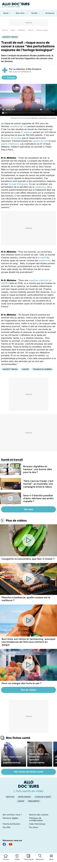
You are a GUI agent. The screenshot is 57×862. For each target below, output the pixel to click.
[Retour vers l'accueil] (28, 4)
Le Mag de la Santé (43, 797)
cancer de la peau (12, 138)
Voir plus (28, 509)
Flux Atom (33, 827)
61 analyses (26, 132)
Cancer (30, 30)
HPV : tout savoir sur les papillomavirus (12, 759)
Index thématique (37, 824)
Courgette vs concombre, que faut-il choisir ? (28, 558)
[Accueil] (28, 786)
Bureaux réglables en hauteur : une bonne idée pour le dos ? (37, 469)
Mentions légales (10, 818)
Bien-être (20, 13)
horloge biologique (18, 184)
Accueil (5, 30)
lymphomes (44, 260)
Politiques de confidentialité (36, 819)
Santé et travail (42, 30)
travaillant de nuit (18, 126)
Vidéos (17, 859)
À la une (6, 859)
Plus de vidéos (16, 520)
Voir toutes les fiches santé (28, 771)
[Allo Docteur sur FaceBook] (4, 844)
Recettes (10, 797)
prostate (42, 257)
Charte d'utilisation (11, 824)
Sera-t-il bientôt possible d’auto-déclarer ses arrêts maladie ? (38, 498)
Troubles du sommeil (42, 369)
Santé (5, 13)
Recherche (40, 859)
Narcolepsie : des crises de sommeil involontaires (39, 758)
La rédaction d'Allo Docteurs (27, 69)
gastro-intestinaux (10, 143)
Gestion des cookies (38, 814)
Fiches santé (28, 859)
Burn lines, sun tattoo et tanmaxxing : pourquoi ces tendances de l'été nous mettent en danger (28, 641)
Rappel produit (24, 797)
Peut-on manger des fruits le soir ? (21, 683)
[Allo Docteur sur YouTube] (10, 844)
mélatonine (40, 187)
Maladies (21, 30)
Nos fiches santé (18, 738)
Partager (11, 77)
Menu (51, 859)
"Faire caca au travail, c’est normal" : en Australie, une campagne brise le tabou (38, 483)
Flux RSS (6, 827)
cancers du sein (40, 141)
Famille (34, 13)
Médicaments (33, 801)
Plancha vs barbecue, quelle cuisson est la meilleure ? (26, 599)
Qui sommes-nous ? (12, 814)
